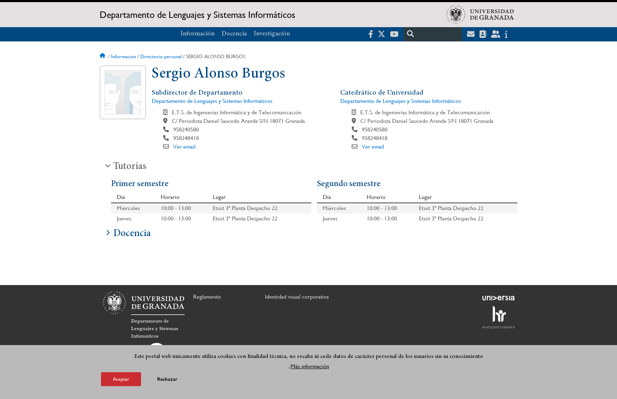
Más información (310, 366)
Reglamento (207, 296)
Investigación (272, 34)
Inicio (103, 56)
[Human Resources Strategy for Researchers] (498, 317)
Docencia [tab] (132, 234)
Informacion (123, 56)
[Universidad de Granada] (480, 14)
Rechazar (167, 379)
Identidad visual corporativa (297, 296)
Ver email (184, 146)
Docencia (234, 34)
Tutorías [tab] (129, 167)
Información (198, 34)
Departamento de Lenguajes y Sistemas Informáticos (197, 14)
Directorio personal (161, 56)
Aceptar (121, 379)
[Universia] (498, 298)
